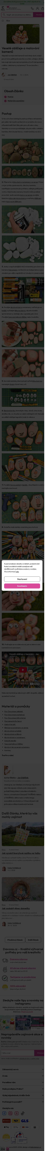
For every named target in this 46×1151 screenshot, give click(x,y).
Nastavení (22, 579)
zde (17, 572)
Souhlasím (22, 586)
